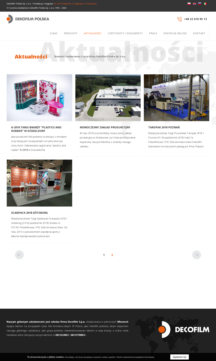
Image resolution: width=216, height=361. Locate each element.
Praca (153, 33)
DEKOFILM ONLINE (175, 33)
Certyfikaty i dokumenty (125, 33)
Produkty (70, 33)
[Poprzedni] (19, 254)
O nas (53, 33)
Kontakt (199, 33)
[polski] (189, 3)
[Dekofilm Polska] (28, 19)
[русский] (199, 3)
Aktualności (93, 33)
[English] (194, 3)
